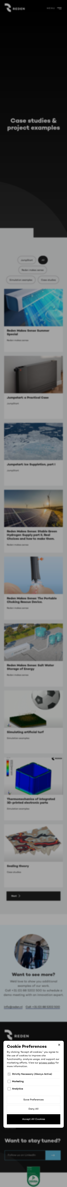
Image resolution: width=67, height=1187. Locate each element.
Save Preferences (33, 1100)
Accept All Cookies (33, 1119)
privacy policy (47, 1063)
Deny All (33, 1109)
